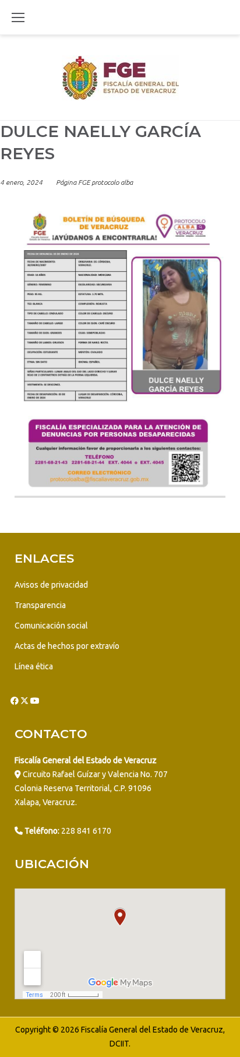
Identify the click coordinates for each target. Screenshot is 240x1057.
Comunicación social (51, 625)
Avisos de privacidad (51, 584)
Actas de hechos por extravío (67, 646)
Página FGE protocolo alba (94, 182)
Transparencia (40, 605)
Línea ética (34, 666)
